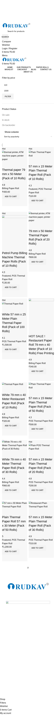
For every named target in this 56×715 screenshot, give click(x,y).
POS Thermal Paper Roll (14, 341)
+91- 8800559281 (9, 631)
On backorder (8, 125)
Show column (12, 132)
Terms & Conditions (10, 650)
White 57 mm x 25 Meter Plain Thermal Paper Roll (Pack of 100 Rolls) (14, 323)
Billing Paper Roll (10, 188)
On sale (6, 115)
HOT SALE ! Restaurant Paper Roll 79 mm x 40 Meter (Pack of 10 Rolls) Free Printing (41, 345)
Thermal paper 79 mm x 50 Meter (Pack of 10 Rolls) (13, 174)
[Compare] (5, 202)
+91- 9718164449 (9, 636)
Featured (33, 189)
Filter (8, 96)
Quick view (12, 202)
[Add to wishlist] (5, 164)
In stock (5, 120)
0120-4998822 (8, 640)
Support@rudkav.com (11, 645)
